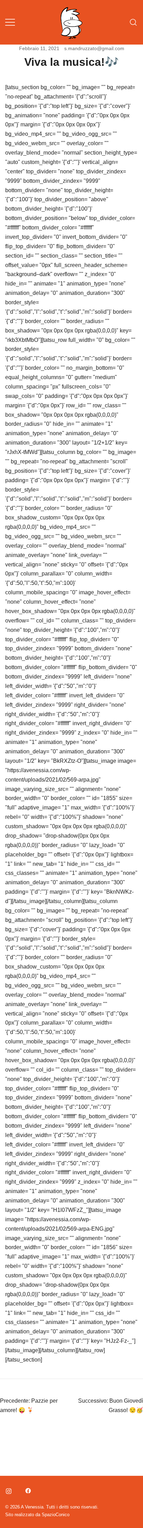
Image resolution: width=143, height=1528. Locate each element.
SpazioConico (55, 1514)
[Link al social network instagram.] (8, 1489)
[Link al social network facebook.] (27, 1489)
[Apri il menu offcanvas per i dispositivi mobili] (10, 22)
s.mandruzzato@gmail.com (94, 48)
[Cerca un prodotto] (133, 22)
